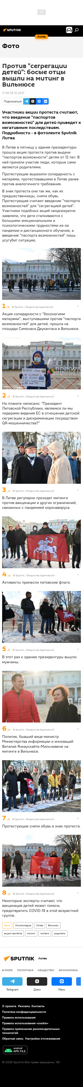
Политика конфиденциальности (24, 1012)
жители (44, 933)
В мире (7, 970)
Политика (25, 970)
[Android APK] (15, 1050)
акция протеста (13, 933)
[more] (78, 306)
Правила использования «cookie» (25, 1023)
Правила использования (19, 1017)
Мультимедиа (23, 925)
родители (60, 933)
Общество (46, 970)
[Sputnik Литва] (12, 32)
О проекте (9, 1006)
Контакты (37, 1006)
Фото (7, 925)
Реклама (24, 1006)
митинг (31, 933)
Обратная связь (12, 1038)
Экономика (68, 970)
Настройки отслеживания (42, 1038)
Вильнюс (53, 925)
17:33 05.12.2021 (13, 93)
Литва (39, 925)
